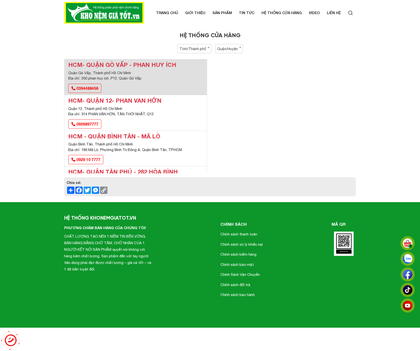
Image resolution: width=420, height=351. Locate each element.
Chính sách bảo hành (237, 295)
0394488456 (86, 88)
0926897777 (86, 124)
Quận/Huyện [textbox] (227, 49)
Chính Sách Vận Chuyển (240, 274)
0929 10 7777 (87, 159)
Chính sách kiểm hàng (238, 254)
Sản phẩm (222, 12)
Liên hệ (334, 12)
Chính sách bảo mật (237, 264)
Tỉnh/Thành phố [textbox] (192, 49)
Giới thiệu (195, 12)
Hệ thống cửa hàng (282, 12)
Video (314, 12)
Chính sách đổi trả (235, 285)
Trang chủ (167, 12)
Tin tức (246, 12)
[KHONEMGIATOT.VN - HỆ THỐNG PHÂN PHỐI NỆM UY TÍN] (104, 13)
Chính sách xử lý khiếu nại (241, 244)
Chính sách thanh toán (238, 234)
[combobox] (194, 48)
